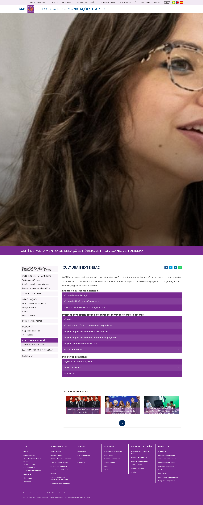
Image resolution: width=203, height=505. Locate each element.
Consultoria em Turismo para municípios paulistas (88, 325)
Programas (108, 455)
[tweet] (170, 267)
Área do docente (137, 468)
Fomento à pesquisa (112, 459)
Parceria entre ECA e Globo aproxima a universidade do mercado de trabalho (122, 411)
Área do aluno (28, 315)
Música (53, 473)
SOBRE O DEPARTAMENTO (36, 276)
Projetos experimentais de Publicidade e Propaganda (90, 337)
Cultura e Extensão (85, 3)
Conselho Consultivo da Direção (32, 460)
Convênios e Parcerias (32, 471)
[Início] (26, 9)
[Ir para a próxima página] (122, 423)
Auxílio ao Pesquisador (167, 459)
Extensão (81, 463)
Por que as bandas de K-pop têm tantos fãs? (83, 411)
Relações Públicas (30, 307)
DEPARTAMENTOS (36, 3)
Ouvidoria (27, 482)
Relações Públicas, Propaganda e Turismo (59, 478)
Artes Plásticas (56, 455)
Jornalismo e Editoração (60, 470)
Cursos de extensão (139, 457)
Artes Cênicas (56, 451)
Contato (107, 470)
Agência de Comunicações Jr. (78, 361)
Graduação (81, 451)
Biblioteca (124, 3)
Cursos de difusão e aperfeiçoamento (82, 301)
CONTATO (27, 356)
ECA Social (69, 373)
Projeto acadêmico (31, 280)
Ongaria (68, 319)
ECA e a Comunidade (139, 461)
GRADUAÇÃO (29, 299)
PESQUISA (27, 326)
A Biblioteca (163, 451)
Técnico (80, 459)
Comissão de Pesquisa (113, 451)
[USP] (167, 2)
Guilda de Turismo (73, 349)
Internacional (107, 3)
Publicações (27, 335)
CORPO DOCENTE (32, 293)
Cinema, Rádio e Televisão (61, 459)
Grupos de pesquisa (31, 331)
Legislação (27, 474)
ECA (21, 3)
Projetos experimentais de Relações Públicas (86, 331)
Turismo (25, 311)
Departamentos (59, 446)
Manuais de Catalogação (168, 477)
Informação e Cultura (59, 466)
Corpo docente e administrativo (29, 466)
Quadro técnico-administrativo (36, 288)
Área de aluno (136, 465)
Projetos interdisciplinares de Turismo (82, 343)
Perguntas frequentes (166, 481)
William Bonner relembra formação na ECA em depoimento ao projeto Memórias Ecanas (161, 411)
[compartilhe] (166, 267)
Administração (29, 455)
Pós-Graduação (83, 455)
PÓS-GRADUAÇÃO (32, 321)
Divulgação (162, 473)
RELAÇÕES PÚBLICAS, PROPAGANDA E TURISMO (36, 268)
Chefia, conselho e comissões (35, 284)
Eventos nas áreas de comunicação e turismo (86, 307)
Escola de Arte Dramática (60, 483)
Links (106, 466)
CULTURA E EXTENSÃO (34, 340)
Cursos (53, 3)
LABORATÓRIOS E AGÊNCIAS (37, 350)
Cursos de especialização (33, 344)
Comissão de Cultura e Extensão (140, 453)
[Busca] (135, 2)
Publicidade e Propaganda (34, 303)
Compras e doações (166, 466)
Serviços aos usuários (166, 463)
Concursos (27, 478)
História (26, 451)
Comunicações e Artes (59, 463)
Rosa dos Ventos (72, 367)
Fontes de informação (166, 455)
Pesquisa (66, 3)
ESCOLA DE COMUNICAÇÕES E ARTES (74, 9)
